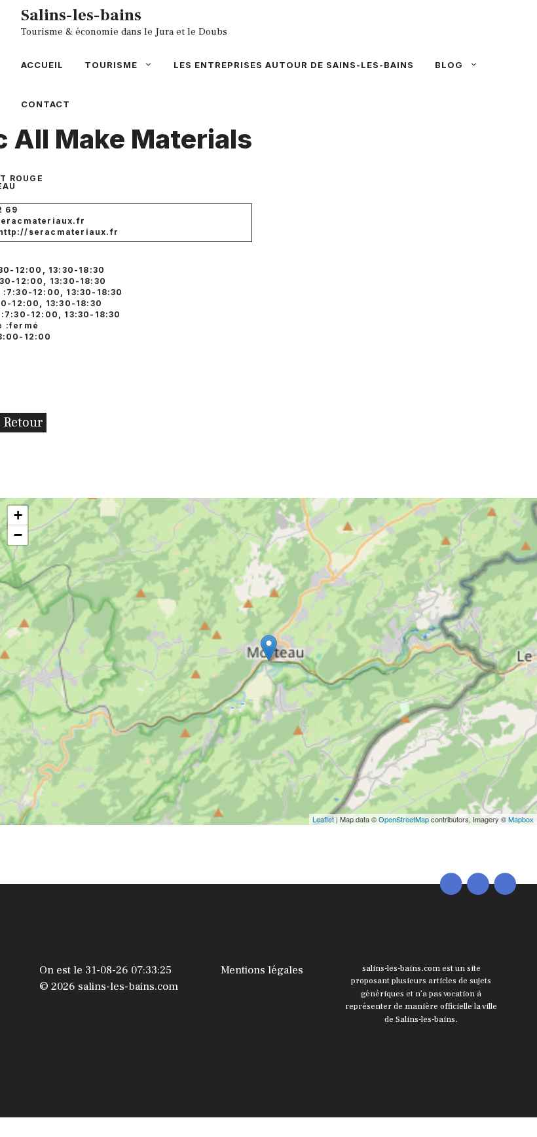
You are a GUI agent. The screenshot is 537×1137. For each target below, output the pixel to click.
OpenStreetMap (404, 819)
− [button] (18, 535)
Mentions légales (262, 970)
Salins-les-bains (81, 15)
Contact (45, 104)
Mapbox (521, 819)
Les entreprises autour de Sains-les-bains (294, 65)
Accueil (42, 65)
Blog (449, 65)
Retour (23, 422)
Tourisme (111, 65)
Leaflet (323, 819)
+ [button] (18, 515)
